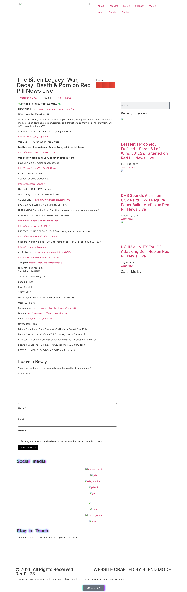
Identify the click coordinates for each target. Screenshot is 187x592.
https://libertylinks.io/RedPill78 (34, 226)
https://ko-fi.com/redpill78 (38, 318)
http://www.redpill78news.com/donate (38, 220)
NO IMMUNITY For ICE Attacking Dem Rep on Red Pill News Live (145, 251)
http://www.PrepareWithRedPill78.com (38, 168)
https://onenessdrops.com (31, 183)
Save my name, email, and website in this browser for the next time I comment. (62, 441)
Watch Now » (128, 167)
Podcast (113, 6)
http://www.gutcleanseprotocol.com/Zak (55, 109)
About (101, 6)
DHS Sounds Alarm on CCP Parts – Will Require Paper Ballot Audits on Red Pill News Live (145, 202)
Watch (152, 6)
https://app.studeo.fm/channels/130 (53, 252)
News (100, 12)
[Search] (169, 105)
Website (22, 430)
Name (22, 408)
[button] (99, 85)
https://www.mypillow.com (32, 247)
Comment (24, 373)
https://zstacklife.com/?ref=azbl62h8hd (38, 236)
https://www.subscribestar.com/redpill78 (55, 308)
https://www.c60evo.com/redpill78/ (36, 152)
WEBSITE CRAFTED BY (118, 569)
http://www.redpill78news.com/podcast (38, 257)
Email (22, 419)
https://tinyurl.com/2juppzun (33, 136)
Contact (126, 12)
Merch (126, 6)
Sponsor (139, 6)
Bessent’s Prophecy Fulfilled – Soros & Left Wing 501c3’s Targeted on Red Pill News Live (144, 151)
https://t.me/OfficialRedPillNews (45, 262)
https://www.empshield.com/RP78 (52, 199)
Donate (112, 12)
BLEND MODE (156, 569)
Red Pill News (64, 97)
